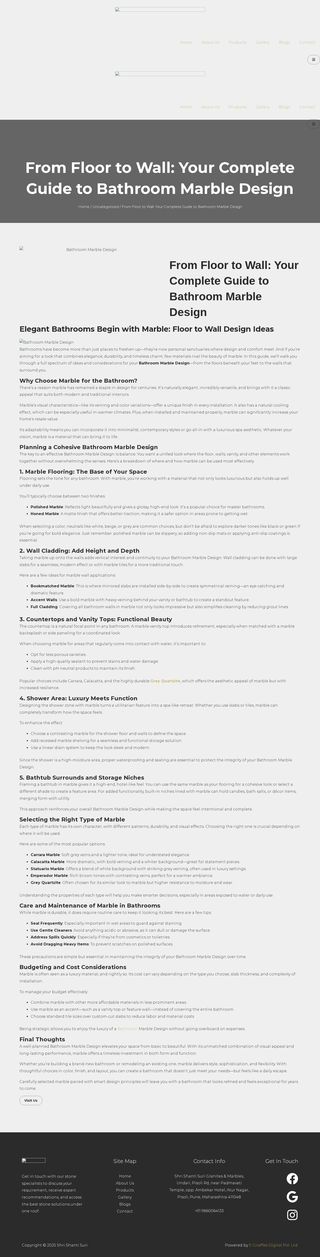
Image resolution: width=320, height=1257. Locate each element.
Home (186, 42)
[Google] (292, 1197)
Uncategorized (106, 207)
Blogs (284, 42)
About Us (210, 42)
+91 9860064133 (209, 1211)
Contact (307, 42)
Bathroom (128, 1029)
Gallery (262, 42)
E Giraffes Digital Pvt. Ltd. (273, 1245)
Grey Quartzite (165, 681)
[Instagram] (292, 1215)
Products (237, 42)
